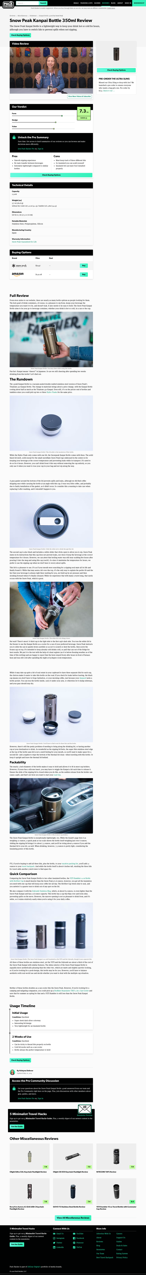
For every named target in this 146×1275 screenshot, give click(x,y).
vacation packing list (70, 863)
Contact (119, 1249)
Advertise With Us (103, 1233)
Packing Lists (87, 3)
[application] (51, 70)
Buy (83, 266)
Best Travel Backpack (104, 1257)
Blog (113, 3)
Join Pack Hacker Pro (26, 149)
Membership (139, 3)
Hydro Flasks (52, 392)
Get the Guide (17, 1127)
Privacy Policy (122, 1257)
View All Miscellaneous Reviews (73, 1218)
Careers (119, 1233)
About (120, 3)
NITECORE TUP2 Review (106, 1172)
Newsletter (100, 1249)
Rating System (122, 1253)
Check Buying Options (20, 35)
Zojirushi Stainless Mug (41, 891)
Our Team (100, 1253)
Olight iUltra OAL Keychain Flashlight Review (28, 1172)
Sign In (128, 3)
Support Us (120, 1237)
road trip (57, 775)
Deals (76, 3)
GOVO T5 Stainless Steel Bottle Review (69, 1207)
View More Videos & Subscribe (79, 96)
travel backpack (28, 866)
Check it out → (109, 91)
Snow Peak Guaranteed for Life (24, 242)
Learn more (111, 8)
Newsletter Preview (84, 1115)
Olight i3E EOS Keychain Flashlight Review (70, 1172)
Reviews (105, 3)
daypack (83, 678)
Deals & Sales (121, 1245)
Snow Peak (59, 16)
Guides (97, 3)
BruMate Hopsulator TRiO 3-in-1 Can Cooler (71, 991)
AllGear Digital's (34, 1267)
